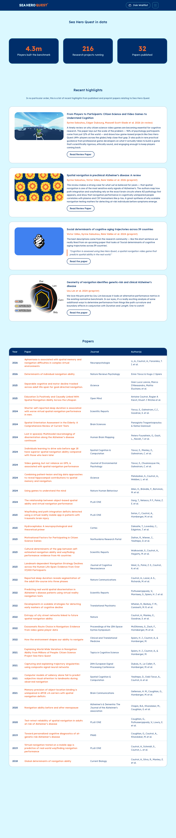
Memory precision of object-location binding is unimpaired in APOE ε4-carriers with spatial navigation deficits (50, 693)
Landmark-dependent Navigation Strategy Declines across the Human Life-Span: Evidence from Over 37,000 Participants (53, 566)
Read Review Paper (80, 154)
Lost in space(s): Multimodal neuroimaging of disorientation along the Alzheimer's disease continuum (49, 437)
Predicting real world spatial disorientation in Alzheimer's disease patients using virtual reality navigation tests (51, 592)
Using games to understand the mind (45, 490)
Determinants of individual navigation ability (49, 374)
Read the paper (79, 261)
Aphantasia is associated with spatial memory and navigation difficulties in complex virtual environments (52, 362)
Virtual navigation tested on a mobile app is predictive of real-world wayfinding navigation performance (50, 748)
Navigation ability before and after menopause (51, 707)
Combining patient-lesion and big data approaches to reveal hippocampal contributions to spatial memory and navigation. (53, 477)
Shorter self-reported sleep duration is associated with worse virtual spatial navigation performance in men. (52, 411)
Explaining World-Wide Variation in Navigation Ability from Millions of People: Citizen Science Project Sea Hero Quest (50, 652)
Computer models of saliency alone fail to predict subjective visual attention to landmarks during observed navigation (52, 678)
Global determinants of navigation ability (47, 761)
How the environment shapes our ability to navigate (53, 639)
